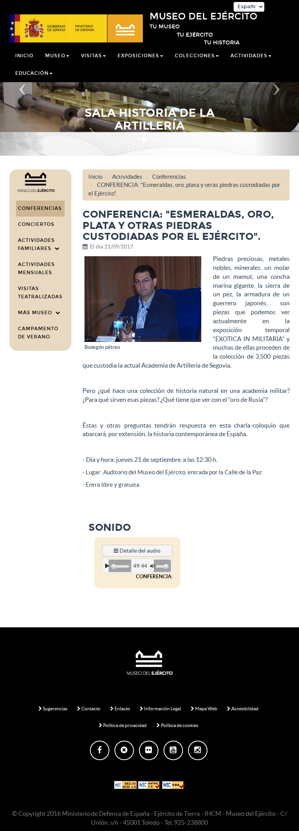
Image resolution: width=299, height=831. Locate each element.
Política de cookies (179, 725)
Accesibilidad (244, 708)
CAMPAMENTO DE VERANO (38, 333)
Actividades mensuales (36, 268)
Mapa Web (205, 708)
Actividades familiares (36, 244)
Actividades (127, 176)
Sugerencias (54, 708)
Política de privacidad (124, 725)
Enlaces (122, 708)
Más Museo (36, 312)
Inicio (24, 55)
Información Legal (162, 708)
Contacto (90, 708)
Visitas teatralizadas (40, 292)
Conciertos (36, 224)
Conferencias (40, 208)
